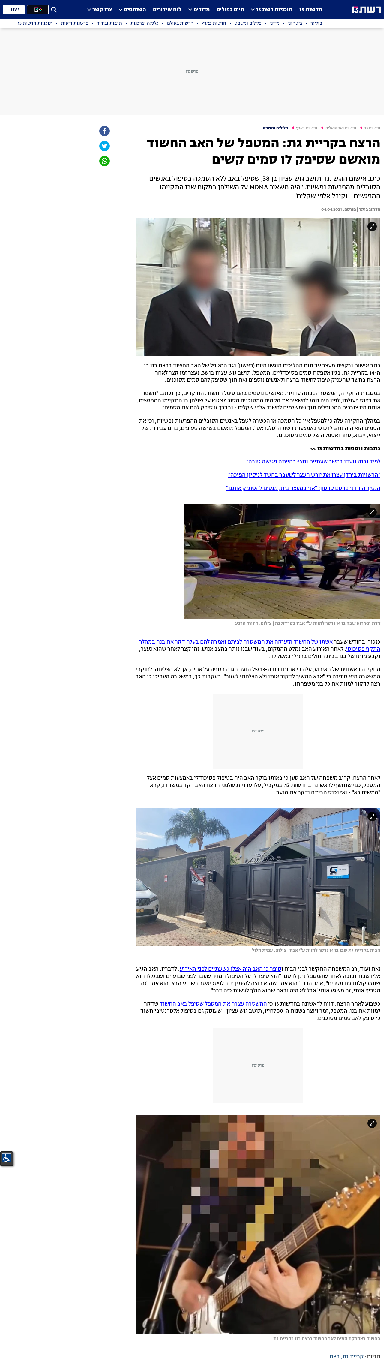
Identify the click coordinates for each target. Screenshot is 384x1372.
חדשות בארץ (306, 128)
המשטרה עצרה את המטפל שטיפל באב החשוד (213, 1004)
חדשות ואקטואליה (341, 128)
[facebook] (104, 131)
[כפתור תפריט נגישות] (6, 1157)
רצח (335, 1357)
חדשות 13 (310, 9)
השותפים (135, 9)
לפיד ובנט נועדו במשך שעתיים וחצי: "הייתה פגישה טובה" (313, 462)
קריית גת (353, 1357)
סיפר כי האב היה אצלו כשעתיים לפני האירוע (230, 969)
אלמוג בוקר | (368, 209)
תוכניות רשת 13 (274, 9)
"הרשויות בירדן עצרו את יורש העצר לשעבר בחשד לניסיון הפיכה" (304, 475)
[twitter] (104, 146)
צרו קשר (102, 9)
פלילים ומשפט (275, 128)
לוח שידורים (167, 9)
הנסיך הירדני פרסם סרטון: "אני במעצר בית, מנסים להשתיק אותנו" (303, 488)
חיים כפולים (230, 9)
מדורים (202, 9)
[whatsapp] (104, 161)
